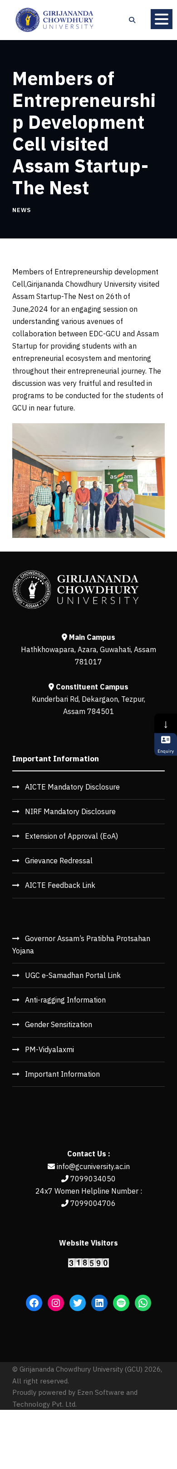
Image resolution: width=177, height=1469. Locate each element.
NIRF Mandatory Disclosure (70, 811)
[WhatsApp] (143, 1303)
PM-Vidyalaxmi (49, 1049)
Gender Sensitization (58, 1024)
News (21, 210)
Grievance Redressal (59, 860)
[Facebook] (34, 1303)
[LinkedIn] (99, 1303)
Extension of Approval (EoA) (71, 836)
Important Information (62, 1074)
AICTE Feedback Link (60, 885)
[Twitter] (77, 1303)
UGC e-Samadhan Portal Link (73, 975)
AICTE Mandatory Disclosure (72, 786)
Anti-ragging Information (65, 999)
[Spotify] (121, 1303)
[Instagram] (56, 1303)
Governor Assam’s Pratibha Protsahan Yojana (81, 944)
